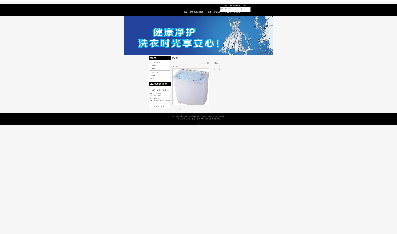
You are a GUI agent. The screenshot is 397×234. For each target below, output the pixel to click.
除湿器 (152, 78)
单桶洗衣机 (153, 69)
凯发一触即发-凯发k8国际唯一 (233, 6)
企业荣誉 (215, 116)
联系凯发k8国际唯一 (195, 116)
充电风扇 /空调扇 (155, 62)
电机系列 (152, 75)
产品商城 (209, 116)
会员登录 (203, 116)
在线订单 (221, 116)
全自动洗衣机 (154, 72)
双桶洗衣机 (153, 65)
